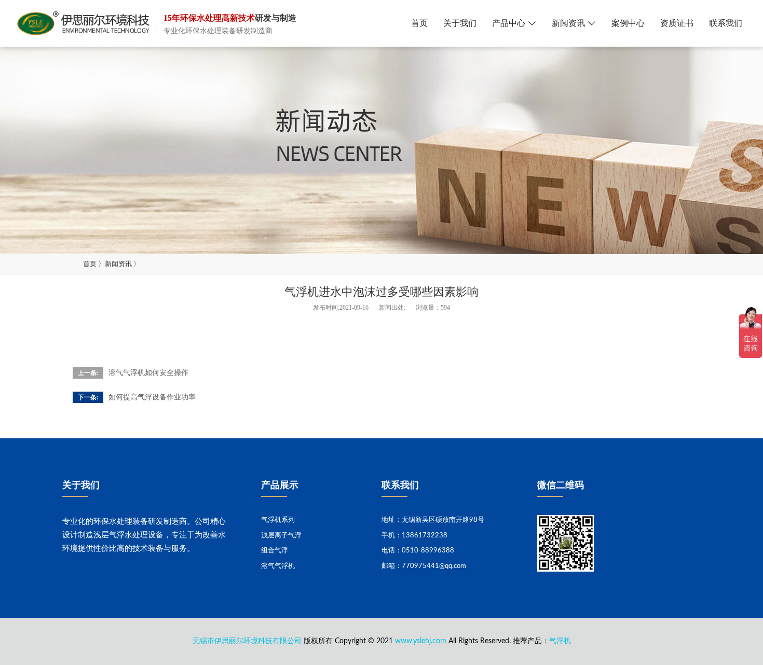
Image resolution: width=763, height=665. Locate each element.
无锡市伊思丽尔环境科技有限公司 (247, 641)
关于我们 (459, 23)
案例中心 (628, 23)
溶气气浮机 (278, 566)
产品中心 (508, 23)
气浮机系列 (278, 520)
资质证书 (676, 23)
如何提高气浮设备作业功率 (152, 397)
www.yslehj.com (420, 641)
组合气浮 (274, 550)
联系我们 (725, 23)
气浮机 (560, 641)
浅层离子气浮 (281, 535)
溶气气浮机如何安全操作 (148, 373)
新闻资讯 (568, 23)
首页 (419, 23)
